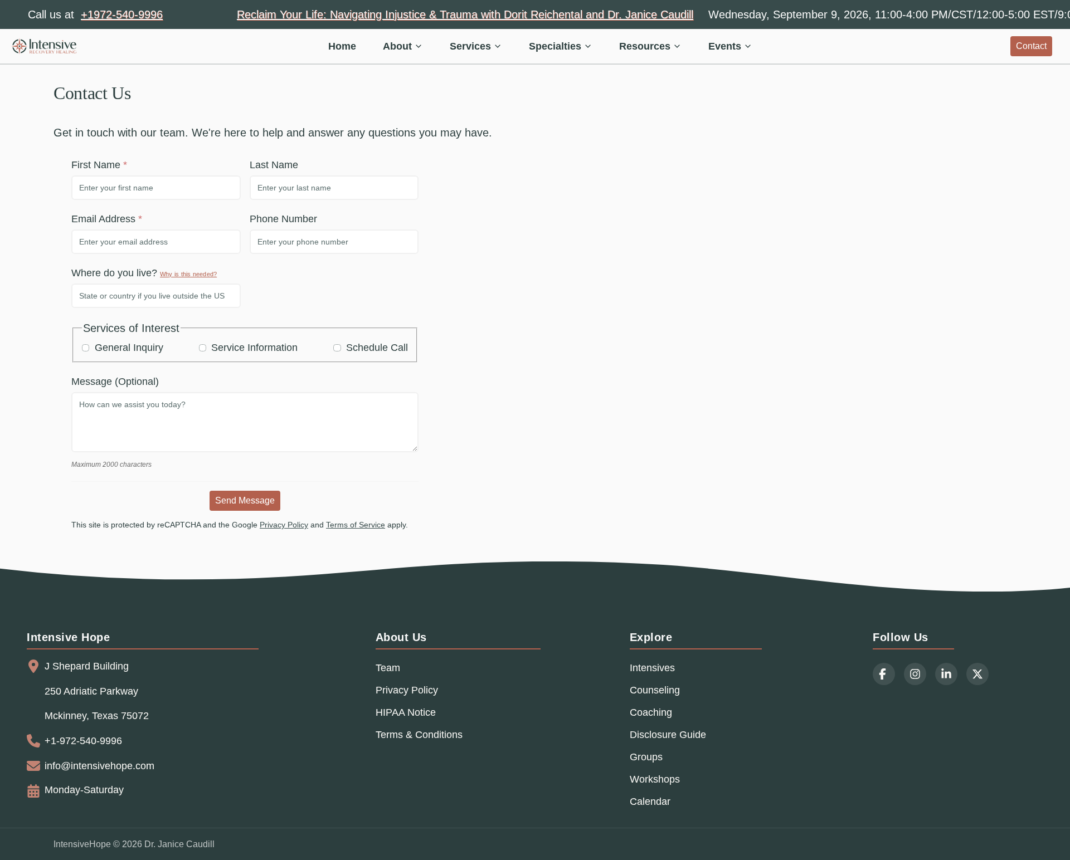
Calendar (650, 801)
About (397, 46)
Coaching (651, 712)
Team (388, 667)
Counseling (655, 690)
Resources (644, 46)
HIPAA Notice (406, 712)
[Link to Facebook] (884, 674)
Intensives (652, 667)
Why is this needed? (188, 274)
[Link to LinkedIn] (946, 674)
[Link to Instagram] (915, 674)
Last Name (274, 164)
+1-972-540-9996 (83, 740)
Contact (1031, 46)
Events (724, 46)
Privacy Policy (284, 524)
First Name (95, 164)
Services (470, 46)
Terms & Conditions (419, 734)
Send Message (245, 500)
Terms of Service (355, 524)
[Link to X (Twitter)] (977, 674)
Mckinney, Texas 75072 (97, 715)
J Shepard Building (87, 666)
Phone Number (283, 218)
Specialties (555, 46)
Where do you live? (144, 272)
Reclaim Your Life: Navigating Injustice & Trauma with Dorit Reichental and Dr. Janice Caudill (465, 14)
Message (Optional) (115, 381)
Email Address (103, 218)
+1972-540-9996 (122, 14)
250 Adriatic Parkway (91, 691)
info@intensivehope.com (99, 765)
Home (342, 46)
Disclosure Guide (668, 734)
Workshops (655, 779)
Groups (646, 757)
